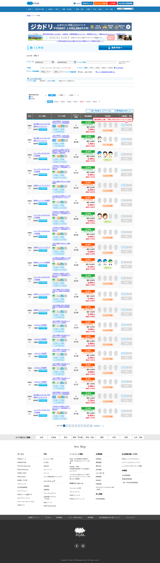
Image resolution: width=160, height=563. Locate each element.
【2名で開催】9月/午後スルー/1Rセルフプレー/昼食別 (61, 321)
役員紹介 (98, 480)
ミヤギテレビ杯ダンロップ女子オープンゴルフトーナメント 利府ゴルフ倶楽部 (80, 477)
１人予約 (112, 3)
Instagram (85, 544)
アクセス (48, 517)
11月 (71, 95)
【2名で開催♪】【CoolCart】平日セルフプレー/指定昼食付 (61, 122)
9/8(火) (95, 101)
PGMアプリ (21, 505)
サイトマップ (130, 517)
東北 (57, 9)
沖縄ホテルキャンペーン (107, 34)
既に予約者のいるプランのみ (101, 111)
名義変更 (46, 489)
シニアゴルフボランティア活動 (132, 466)
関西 (88, 9)
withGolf (65, 34)
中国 (94, 9)
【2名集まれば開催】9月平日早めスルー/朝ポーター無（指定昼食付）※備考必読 (61, 151)
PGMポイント (87, 3)
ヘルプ (78, 3)
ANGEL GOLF (120, 34)
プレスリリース (75, 492)
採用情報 (59, 517)
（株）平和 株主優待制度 (130, 482)
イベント (46, 473)
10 (91, 425)
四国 (100, 9)
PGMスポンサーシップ (77, 499)
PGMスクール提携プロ (24, 494)
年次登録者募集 (22, 487)
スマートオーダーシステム (25, 501)
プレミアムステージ (50, 493)
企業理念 (98, 459)
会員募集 (46, 486)
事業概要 (98, 462)
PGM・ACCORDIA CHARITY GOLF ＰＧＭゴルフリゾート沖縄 (79, 461)
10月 (61, 95)
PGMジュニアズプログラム (130, 459)
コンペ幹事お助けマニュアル (53, 476)
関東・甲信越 (66, 9)
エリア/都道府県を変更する (106, 72)
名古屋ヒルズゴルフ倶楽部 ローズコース (42, 125)
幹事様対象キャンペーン (77, 34)
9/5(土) (75, 101)
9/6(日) (82, 101)
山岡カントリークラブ (42, 185)
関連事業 (98, 476)
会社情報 (98, 469)
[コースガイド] (42, 129)
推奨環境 (90, 517)
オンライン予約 (100, 3)
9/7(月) (88, 101)
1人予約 (46, 462)
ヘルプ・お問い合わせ (75, 517)
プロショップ (21, 484)
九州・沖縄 (109, 9)
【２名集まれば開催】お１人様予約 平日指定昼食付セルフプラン (61, 259)
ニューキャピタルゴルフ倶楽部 (42, 154)
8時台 (98, 68)
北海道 (50, 9)
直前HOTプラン (92, 34)
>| (102, 425)
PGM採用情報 (100, 499)
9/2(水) (56, 101)
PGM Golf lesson (22, 469)
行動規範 (98, 484)
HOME (29, 15)
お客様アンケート (33, 517)
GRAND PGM (39, 9)
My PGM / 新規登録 (125, 3)
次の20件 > (97, 425)
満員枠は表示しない (125, 111)
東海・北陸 (80, 9)
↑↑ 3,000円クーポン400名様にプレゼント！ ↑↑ (80, 41)
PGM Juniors (21, 476)
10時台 (111, 68)
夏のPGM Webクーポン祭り (52, 34)
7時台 (92, 68)
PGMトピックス (75, 495)
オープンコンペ (22, 491)
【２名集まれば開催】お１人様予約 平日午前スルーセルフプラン (61, 197)
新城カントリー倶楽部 (42, 200)
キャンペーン (48, 469)
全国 (29, 9)
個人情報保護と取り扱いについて (109, 517)
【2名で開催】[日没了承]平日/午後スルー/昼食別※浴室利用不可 (61, 291)
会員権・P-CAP (22, 480)
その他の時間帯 (119, 67)
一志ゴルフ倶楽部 (40, 325)
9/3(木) (63, 101)
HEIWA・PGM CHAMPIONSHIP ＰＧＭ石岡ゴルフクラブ (80, 469)
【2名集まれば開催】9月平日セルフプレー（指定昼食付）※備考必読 (61, 167)
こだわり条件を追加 (35, 79)
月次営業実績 (126, 475)
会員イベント (48, 502)
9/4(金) (69, 101)
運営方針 (98, 466)
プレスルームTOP (75, 488)
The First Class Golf (23, 466)
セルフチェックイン (23, 498)
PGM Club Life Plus (50, 506)
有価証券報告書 (127, 479)
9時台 (104, 68)
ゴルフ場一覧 (100, 473)
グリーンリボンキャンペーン (131, 462)
